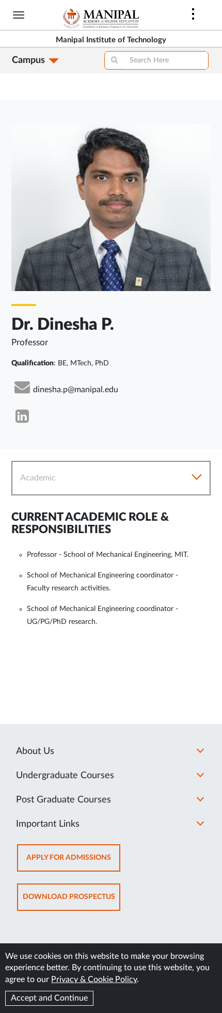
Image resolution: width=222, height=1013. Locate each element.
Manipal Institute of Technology (111, 40)
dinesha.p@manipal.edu (75, 389)
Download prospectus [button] (71, 902)
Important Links (48, 824)
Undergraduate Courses (65, 775)
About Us (35, 751)
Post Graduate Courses (63, 800)
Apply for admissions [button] (73, 863)
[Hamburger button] (18, 15)
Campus (28, 60)
